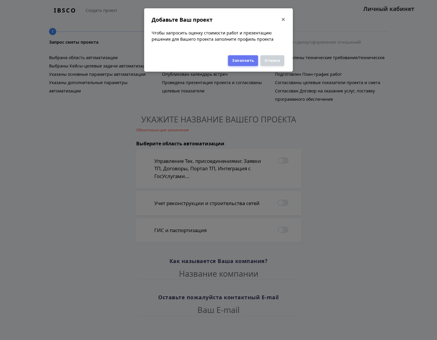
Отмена (272, 60)
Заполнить (243, 60)
